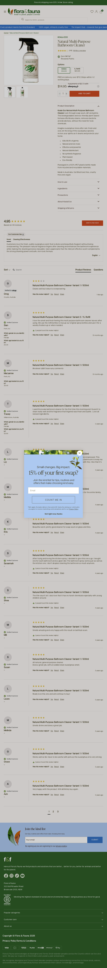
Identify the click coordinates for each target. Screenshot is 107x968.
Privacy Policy (73, 509)
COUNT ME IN (53, 499)
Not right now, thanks (53, 514)
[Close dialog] (79, 453)
